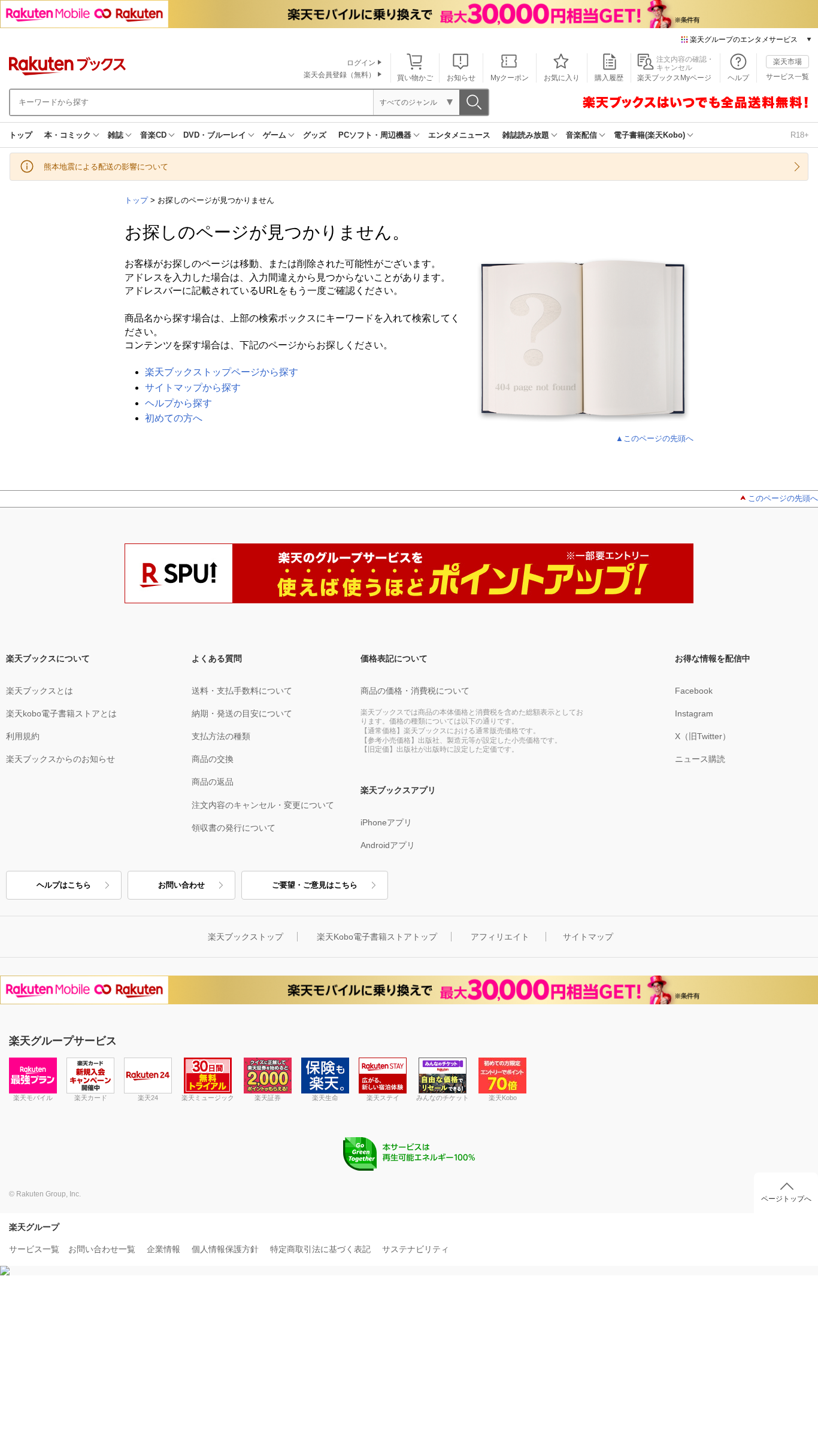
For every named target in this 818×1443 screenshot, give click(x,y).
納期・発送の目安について (242, 713)
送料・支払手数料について (242, 690)
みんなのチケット (442, 1097)
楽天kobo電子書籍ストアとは (61, 713)
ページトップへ (786, 1199)
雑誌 (115, 134)
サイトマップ (588, 936)
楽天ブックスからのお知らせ (60, 759)
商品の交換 (213, 759)
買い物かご (415, 78)
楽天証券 (268, 1097)
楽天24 (148, 1097)
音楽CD (153, 134)
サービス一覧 (787, 76)
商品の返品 (213, 781)
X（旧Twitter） (703, 736)
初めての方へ (173, 418)
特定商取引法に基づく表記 (320, 1249)
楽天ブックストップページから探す (221, 372)
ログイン (361, 63)
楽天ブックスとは (39, 690)
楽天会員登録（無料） (339, 74)
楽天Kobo (503, 1097)
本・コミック (67, 134)
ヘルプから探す (178, 403)
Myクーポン (509, 78)
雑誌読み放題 (525, 134)
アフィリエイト (500, 936)
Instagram (694, 713)
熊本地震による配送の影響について (106, 166)
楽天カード (90, 1097)
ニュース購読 (700, 759)
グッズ (314, 134)
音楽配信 (581, 134)
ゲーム (274, 134)
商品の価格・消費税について (414, 690)
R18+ (799, 134)
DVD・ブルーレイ (214, 134)
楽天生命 (325, 1097)
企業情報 (163, 1249)
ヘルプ (738, 78)
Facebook (694, 690)
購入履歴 (609, 78)
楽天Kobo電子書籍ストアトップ (377, 936)
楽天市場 (787, 61)
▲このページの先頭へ (654, 438)
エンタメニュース (459, 134)
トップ (20, 134)
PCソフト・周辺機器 (374, 134)
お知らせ (461, 78)
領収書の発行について (233, 828)
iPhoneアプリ (386, 822)
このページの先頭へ (783, 498)
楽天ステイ (382, 1097)
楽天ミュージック (207, 1097)
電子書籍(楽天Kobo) (649, 134)
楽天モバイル (33, 1097)
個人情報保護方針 (225, 1249)
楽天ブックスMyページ (674, 78)
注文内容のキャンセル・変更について (263, 805)
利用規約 (23, 736)
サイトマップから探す (193, 387)
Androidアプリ (387, 845)
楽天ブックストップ (245, 936)
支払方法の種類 (221, 736)
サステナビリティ (415, 1249)
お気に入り (562, 78)
